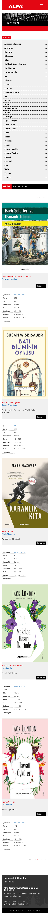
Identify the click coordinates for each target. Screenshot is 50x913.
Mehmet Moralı (20, 295)
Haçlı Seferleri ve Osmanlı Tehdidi (16, 276)
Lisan (6, 133)
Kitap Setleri (9, 124)
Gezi (6, 96)
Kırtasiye (8, 116)
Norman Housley (9, 279)
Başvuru (8, 52)
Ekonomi (8, 88)
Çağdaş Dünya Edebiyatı (15, 64)
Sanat (6, 145)
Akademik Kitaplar (12, 44)
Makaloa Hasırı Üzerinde (12, 665)
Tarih (6, 169)
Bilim (6, 60)
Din (5, 76)
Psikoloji (8, 141)
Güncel (7, 100)
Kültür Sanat (10, 128)
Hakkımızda (9, 882)
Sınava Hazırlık (11, 149)
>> (44, 197)
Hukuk (7, 112)
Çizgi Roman (9, 68)
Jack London (7, 668)
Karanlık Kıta (7, 531)
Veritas (7, 173)
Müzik (7, 137)
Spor (6, 165)
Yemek (7, 177)
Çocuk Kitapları (11, 72)
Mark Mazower (8, 534)
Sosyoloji (8, 161)
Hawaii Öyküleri (8, 802)
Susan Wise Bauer (10, 405)
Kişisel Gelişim (10, 120)
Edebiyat (8, 80)
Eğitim (7, 84)
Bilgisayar (8, 56)
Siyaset (7, 157)
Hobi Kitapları (10, 108)
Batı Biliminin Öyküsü (11, 402)
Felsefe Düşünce (11, 92)
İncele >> (41, 286)
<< (30, 197)
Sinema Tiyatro (11, 153)
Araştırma (8, 48)
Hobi (6, 104)
